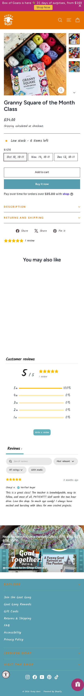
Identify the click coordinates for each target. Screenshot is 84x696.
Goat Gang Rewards (17, 604)
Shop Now (43, 7)
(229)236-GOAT (18, 653)
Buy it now (42, 184)
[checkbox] (37, 470)
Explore (12, 584)
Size (7, 149)
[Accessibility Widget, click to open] (6, 674)
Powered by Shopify (53, 691)
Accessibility (12, 632)
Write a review (42, 432)
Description (15, 206)
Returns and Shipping (24, 217)
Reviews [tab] (14, 449)
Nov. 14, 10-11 (40, 157)
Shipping (9, 126)
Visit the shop (19, 664)
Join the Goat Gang (17, 597)
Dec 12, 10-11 (66, 157)
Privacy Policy (13, 639)
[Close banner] (80, 5)
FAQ (7, 625)
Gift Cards (11, 611)
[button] (42, 388)
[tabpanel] (42, 487)
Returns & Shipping (17, 618)
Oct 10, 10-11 (15, 157)
